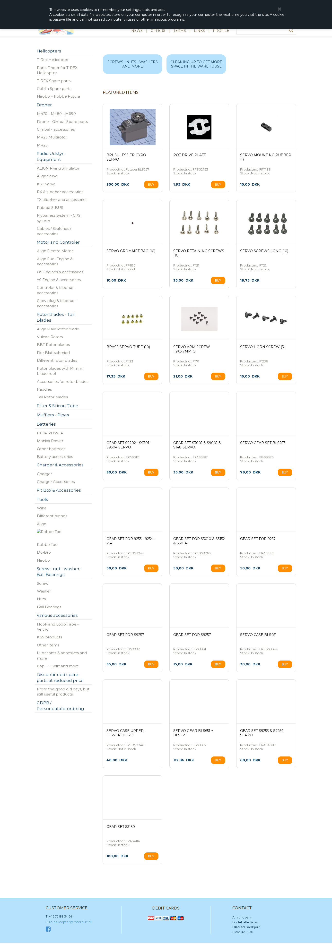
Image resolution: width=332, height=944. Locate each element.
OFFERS (158, 30)
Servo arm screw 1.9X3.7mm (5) (191, 349)
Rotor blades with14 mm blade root (59, 371)
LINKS (199, 30)
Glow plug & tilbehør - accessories (57, 303)
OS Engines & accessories (60, 272)
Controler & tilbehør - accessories (56, 290)
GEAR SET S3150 (120, 826)
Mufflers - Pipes (53, 414)
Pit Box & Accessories (59, 490)
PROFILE (221, 30)
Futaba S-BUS (50, 207)
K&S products (49, 637)
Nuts (41, 599)
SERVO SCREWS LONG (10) (264, 251)
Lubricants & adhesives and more (62, 655)
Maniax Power (50, 440)
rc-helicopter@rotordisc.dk (71, 922)
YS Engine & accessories (59, 279)
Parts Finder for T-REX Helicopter (57, 70)
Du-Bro (44, 552)
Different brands (52, 516)
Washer (44, 591)
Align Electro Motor (55, 251)
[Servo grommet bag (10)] (132, 223)
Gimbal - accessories (56, 129)
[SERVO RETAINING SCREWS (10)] (199, 223)
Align (41, 524)
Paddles (44, 389)
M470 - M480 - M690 (56, 113)
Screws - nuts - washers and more (132, 64)
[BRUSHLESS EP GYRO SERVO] (133, 127)
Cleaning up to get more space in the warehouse (196, 64)
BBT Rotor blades (53, 344)
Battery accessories (55, 456)
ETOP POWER (50, 433)
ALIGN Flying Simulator (58, 168)
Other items (48, 645)
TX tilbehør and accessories (62, 199)
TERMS (179, 30)
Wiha (41, 508)
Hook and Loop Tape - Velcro (58, 627)
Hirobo (43, 560)
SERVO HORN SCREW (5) (262, 347)
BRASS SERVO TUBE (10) (128, 347)
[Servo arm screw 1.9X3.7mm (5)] (199, 319)
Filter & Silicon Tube (57, 405)
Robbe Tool (48, 544)
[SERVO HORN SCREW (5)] (266, 318)
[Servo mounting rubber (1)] (266, 127)
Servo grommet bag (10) (130, 251)
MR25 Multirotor (52, 137)
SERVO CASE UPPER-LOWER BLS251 (125, 733)
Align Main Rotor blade (58, 329)
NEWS (137, 30)
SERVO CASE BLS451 (258, 635)
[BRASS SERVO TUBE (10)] (132, 319)
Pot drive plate (189, 155)
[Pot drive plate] (199, 127)
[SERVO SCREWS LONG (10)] (266, 223)
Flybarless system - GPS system (58, 218)
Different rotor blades (57, 360)
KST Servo (46, 184)
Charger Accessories (56, 481)
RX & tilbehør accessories (60, 191)
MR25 (42, 145)
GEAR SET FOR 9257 (258, 539)
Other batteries (51, 448)
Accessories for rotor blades (62, 381)
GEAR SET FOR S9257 (125, 635)
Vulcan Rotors (50, 337)
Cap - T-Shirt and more (58, 666)
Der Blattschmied (53, 352)
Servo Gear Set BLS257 (262, 443)
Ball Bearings (49, 607)
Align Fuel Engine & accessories (55, 261)
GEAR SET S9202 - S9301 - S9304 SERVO (128, 445)
